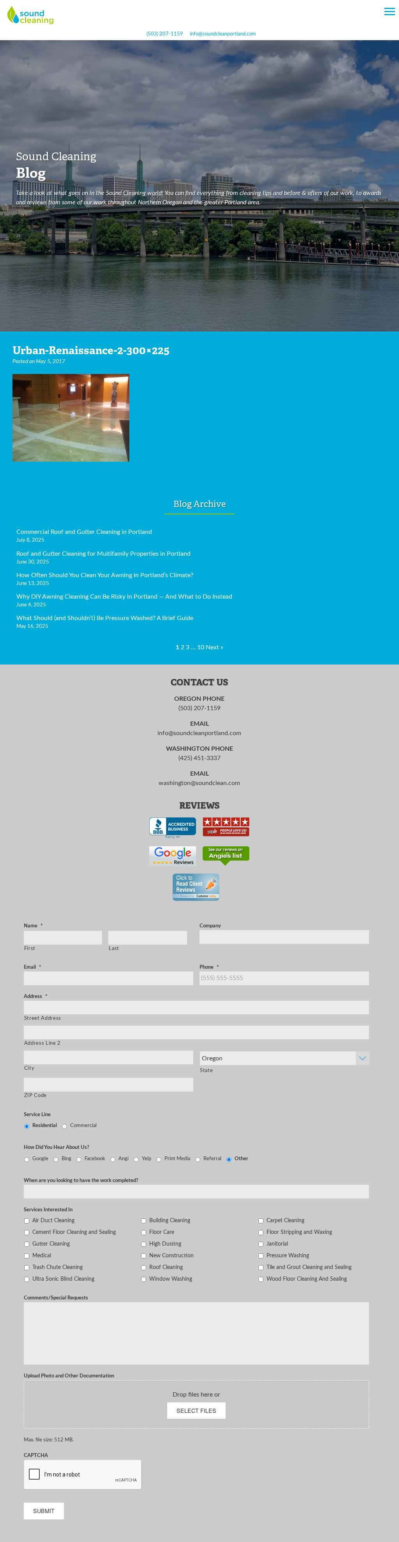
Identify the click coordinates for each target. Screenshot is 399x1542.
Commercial (83, 1125)
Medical (41, 1255)
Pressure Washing (288, 1255)
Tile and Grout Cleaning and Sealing (309, 1267)
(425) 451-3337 (199, 758)
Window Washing (170, 1279)
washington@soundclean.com (199, 783)
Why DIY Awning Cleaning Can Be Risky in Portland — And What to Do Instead (124, 597)
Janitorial (277, 1244)
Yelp (146, 1158)
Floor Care (161, 1232)
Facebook (95, 1158)
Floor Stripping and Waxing (299, 1232)
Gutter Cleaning (51, 1244)
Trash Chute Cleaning (57, 1267)
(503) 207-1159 (165, 34)
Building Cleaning (169, 1220)
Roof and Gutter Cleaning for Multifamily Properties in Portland (103, 554)
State (206, 1070)
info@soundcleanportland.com (223, 34)
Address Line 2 (42, 1043)
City (29, 1068)
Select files (196, 1410)
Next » (214, 647)
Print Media (177, 1158)
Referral (212, 1158)
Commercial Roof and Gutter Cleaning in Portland (84, 532)
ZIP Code (35, 1095)
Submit (44, 1511)
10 (200, 647)
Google (40, 1158)
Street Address (42, 1018)
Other (241, 1158)
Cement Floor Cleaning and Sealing (74, 1232)
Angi (123, 1158)
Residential (44, 1125)
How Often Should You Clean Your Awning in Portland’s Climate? (104, 575)
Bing (66, 1158)
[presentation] (83, 1475)
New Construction (171, 1255)
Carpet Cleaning (285, 1220)
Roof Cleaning (166, 1267)
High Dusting (165, 1244)
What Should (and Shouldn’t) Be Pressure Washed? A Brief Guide (104, 618)
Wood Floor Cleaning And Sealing (307, 1279)
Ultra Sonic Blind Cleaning (63, 1279)
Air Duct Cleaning (53, 1220)
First (29, 948)
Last (114, 948)
